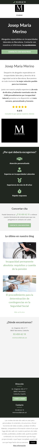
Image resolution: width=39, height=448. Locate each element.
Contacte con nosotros (19, 52)
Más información (19, 445)
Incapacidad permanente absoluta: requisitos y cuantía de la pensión (19, 265)
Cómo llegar (19, 399)
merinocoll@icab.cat (19, 338)
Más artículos (19, 312)
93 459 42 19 (20, 2)
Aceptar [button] (33, 442)
